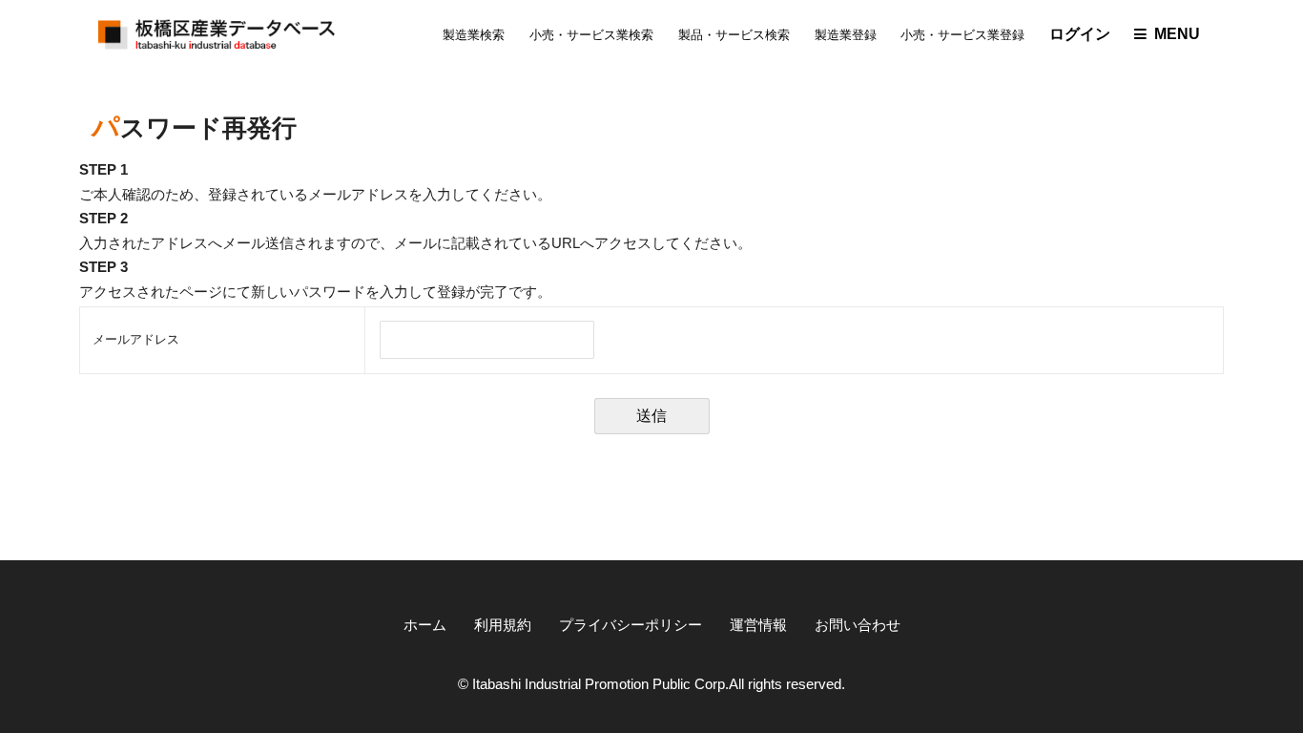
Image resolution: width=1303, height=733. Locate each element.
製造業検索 (474, 35)
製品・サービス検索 (734, 35)
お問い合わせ (857, 625)
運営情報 (758, 625)
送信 (651, 416)
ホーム (424, 625)
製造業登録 (846, 35)
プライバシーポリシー (630, 625)
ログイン (1079, 33)
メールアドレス (136, 339)
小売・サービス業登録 (962, 35)
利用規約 (502, 625)
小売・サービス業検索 (591, 35)
